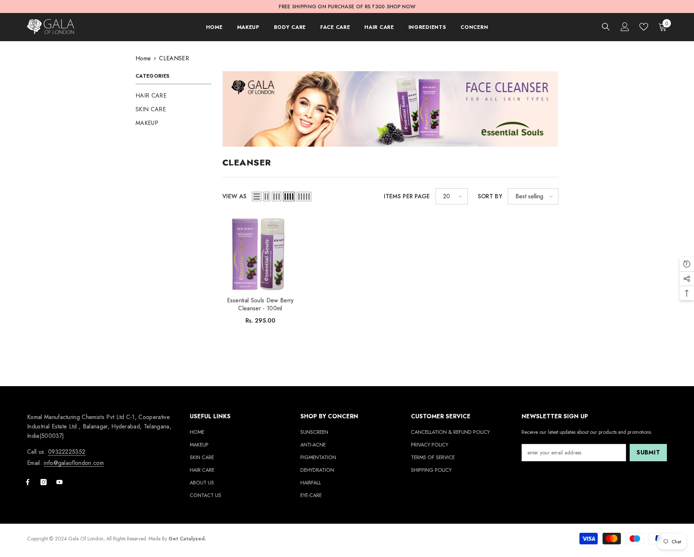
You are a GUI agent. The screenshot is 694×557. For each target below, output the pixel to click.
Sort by (490, 196)
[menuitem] (173, 96)
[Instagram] (43, 482)
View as (234, 196)
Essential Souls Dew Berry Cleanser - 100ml (260, 304)
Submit (648, 452)
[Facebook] (27, 482)
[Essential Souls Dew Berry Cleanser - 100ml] (260, 253)
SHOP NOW (401, 6)
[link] (390, 109)
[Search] (606, 26)
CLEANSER (174, 58)
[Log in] (625, 26)
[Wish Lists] (643, 26)
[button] (256, 196)
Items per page (407, 196)
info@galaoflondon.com (74, 463)
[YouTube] (59, 482)
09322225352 (67, 452)
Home (143, 58)
